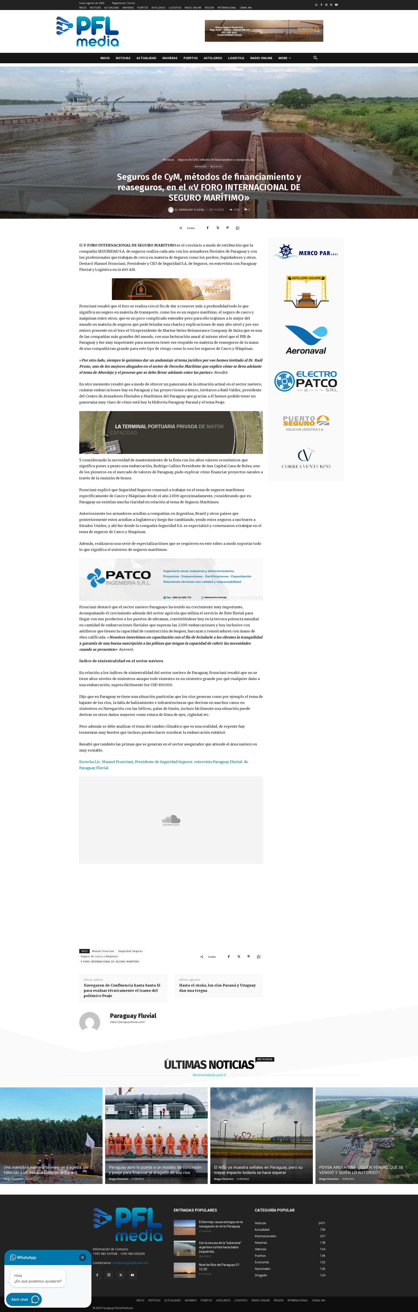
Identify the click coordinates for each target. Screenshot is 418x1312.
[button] (315, 58)
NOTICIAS (154, 1300)
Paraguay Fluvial (192, 209)
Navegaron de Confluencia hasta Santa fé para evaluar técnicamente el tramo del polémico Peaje (122, 990)
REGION (278, 1300)
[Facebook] (321, 5)
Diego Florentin (13, 1178)
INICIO (140, 1300)
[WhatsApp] (237, 227)
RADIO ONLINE (261, 1300)
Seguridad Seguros (130, 951)
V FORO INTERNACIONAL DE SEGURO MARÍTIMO (110, 961)
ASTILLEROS (223, 1300)
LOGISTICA (241, 1300)
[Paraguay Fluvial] (171, 210)
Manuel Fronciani (103, 951)
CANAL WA (318, 1300)
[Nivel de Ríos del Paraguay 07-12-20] (185, 1270)
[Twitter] (331, 5)
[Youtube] (336, 5)
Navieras (168, 159)
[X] (217, 227)
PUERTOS (206, 1300)
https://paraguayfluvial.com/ (127, 1022)
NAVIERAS (191, 1300)
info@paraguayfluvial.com (130, 1263)
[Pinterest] (227, 227)
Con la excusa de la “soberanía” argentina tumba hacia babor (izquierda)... (220, 1247)
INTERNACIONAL (298, 1300)
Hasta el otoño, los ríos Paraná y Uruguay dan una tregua (217, 988)
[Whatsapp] (316, 5)
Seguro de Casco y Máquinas (99, 956)
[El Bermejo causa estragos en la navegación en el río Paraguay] (185, 1227)
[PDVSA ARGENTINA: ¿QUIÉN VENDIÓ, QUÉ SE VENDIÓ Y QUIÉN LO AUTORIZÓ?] (366, 1135)
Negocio (216, 166)
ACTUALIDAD (172, 1300)
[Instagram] (326, 5)
